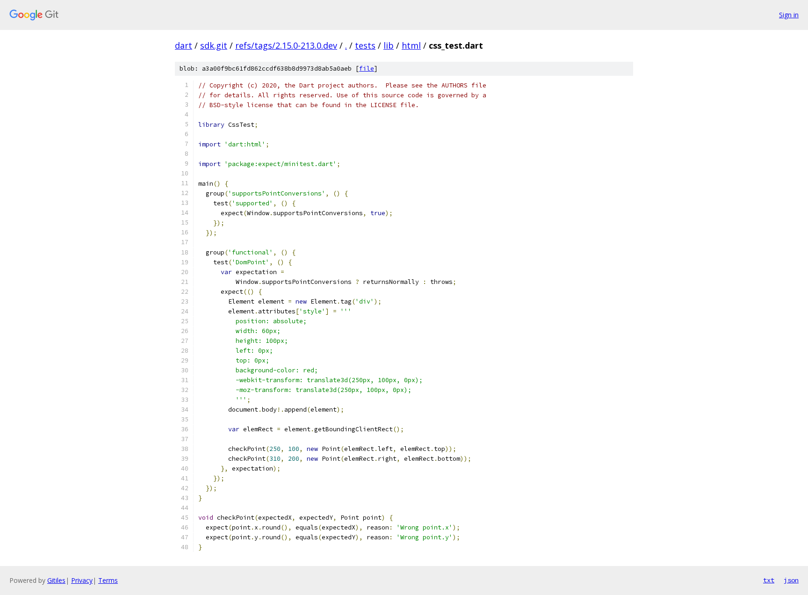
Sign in (789, 14)
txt (768, 580)
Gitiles (56, 580)
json (791, 580)
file (366, 69)
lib (388, 45)
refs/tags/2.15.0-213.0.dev (286, 45)
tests (365, 45)
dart (183, 45)
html (411, 45)
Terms (108, 580)
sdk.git (213, 45)
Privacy (82, 580)
